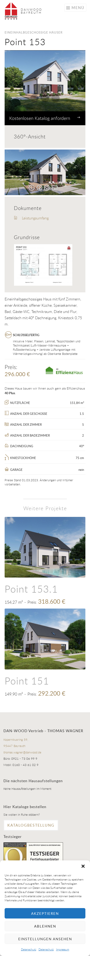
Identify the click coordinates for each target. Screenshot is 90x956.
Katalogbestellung (30, 825)
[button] (83, 866)
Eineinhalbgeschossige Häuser (34, 32)
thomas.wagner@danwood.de (22, 752)
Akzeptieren (45, 913)
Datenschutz (28, 949)
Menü (78, 7)
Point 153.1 (31, 588)
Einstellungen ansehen (45, 939)
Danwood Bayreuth (31, 11)
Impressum (62, 949)
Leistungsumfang (35, 218)
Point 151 (27, 680)
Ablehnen (45, 926)
